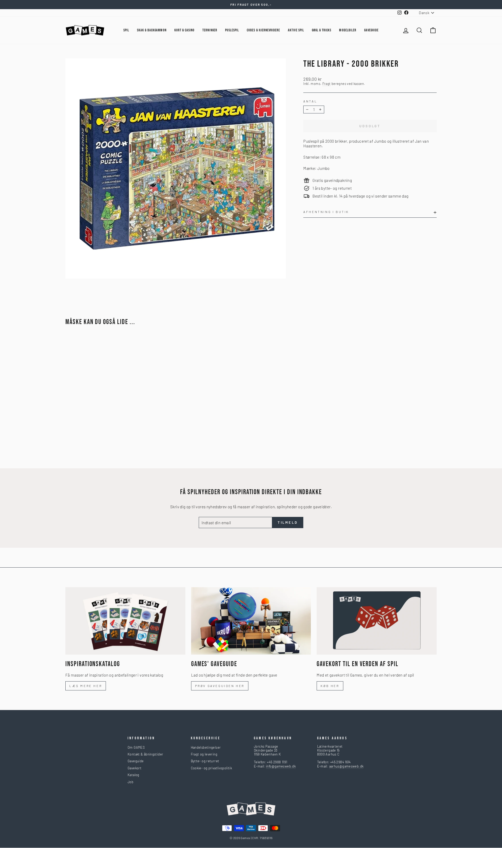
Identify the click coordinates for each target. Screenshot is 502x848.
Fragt (326, 84)
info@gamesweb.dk (281, 766)
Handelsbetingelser (206, 747)
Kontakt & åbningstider (145, 754)
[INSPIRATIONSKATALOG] (125, 621)
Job (130, 782)
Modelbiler (347, 30)
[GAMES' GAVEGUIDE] (251, 621)
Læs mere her (85, 686)
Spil (126, 30)
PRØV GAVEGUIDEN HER (219, 686)
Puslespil (232, 30)
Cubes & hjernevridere (263, 30)
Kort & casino (184, 30)
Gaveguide (136, 761)
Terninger (209, 30)
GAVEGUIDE (371, 30)
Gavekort (134, 768)
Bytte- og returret (205, 761)
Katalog (133, 775)
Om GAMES (136, 747)
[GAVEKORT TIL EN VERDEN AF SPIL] (377, 621)
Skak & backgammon (152, 30)
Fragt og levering (204, 754)
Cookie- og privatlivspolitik (211, 768)
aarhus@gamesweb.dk (346, 766)
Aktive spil (296, 30)
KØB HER (330, 686)
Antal (310, 101)
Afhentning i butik (326, 212)
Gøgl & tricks (322, 30)
